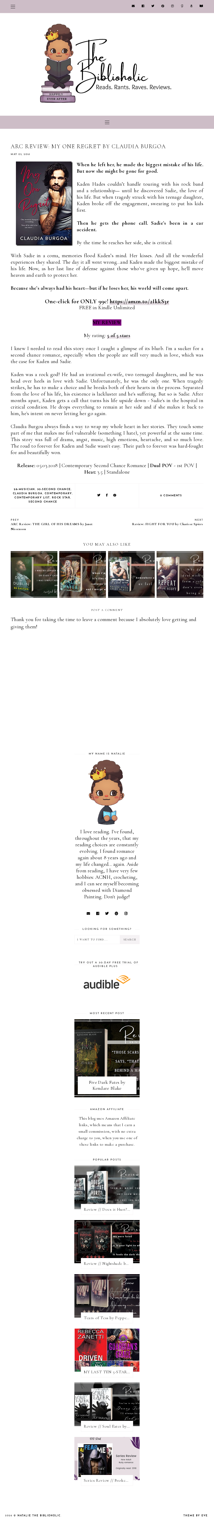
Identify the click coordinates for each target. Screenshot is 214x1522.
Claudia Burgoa (28, 493)
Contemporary (58, 493)
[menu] (13, 6)
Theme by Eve (195, 1515)
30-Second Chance (54, 489)
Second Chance (42, 501)
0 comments (171, 495)
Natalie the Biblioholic (39, 1515)
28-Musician (24, 489)
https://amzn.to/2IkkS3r (139, 301)
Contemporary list (32, 497)
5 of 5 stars (118, 335)
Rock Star (61, 497)
